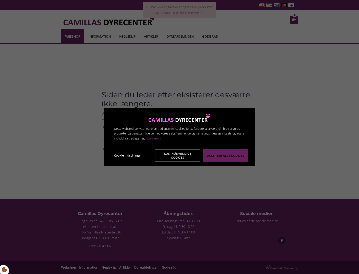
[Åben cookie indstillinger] (4, 269)
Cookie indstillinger (128, 155)
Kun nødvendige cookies (177, 155)
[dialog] (179, 137)
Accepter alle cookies (225, 156)
